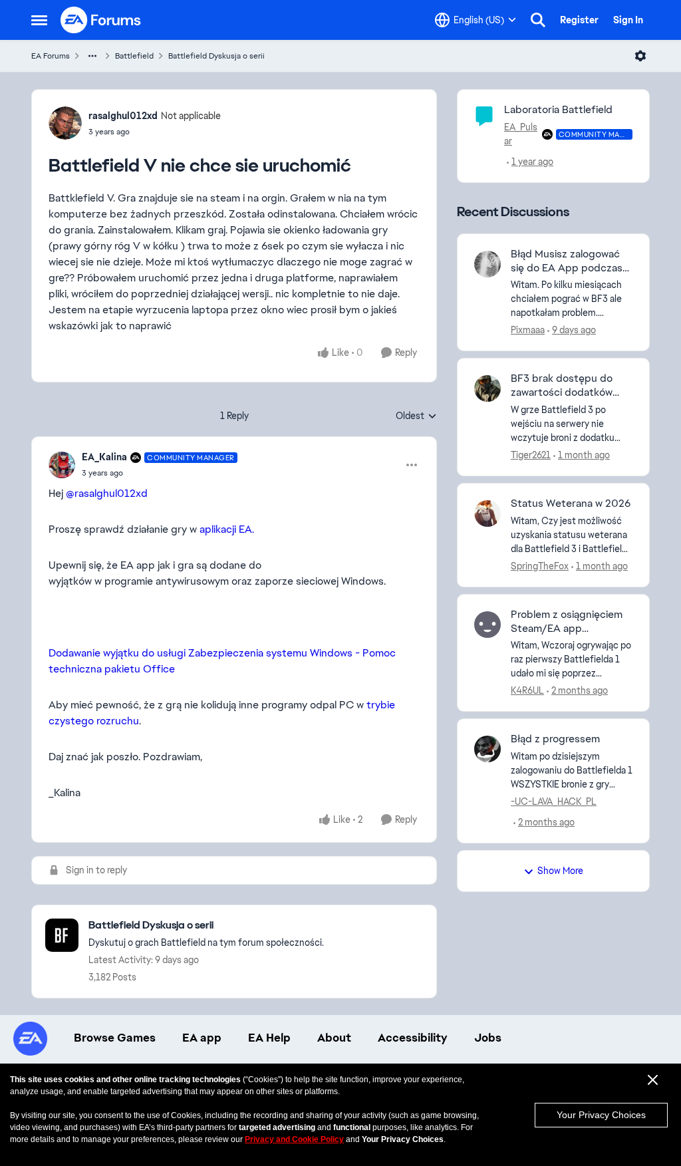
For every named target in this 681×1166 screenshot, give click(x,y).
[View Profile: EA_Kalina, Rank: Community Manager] (62, 465)
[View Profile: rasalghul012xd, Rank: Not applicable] (65, 123)
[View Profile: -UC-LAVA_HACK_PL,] (487, 749)
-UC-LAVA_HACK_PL (554, 801)
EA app (201, 1037)
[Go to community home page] (101, 20)
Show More (560, 871)
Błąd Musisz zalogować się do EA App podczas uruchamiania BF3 (566, 261)
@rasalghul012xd (107, 493)
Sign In (628, 20)
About (334, 1037)
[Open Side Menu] (39, 20)
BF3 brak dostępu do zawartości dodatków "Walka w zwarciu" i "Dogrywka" (562, 386)
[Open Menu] (640, 56)
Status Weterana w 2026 (570, 503)
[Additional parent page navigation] (92, 56)
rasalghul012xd (123, 116)
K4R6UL (527, 690)
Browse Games (115, 1037)
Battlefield (134, 56)
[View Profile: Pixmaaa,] (487, 264)
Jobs (487, 1037)
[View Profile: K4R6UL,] (487, 624)
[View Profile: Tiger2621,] (487, 388)
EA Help (269, 1037)
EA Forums (50, 56)
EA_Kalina (104, 457)
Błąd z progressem (555, 739)
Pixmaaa (528, 330)
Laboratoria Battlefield (558, 109)
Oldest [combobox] (416, 416)
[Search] (538, 20)
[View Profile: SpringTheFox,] (487, 513)
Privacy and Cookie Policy (294, 1139)
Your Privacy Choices (601, 1114)
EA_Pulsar (520, 134)
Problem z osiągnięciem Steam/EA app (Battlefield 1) (566, 622)
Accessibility (413, 1037)
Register (579, 20)
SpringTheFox (540, 566)
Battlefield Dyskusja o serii (216, 56)
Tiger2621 (531, 455)
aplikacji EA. (227, 529)
